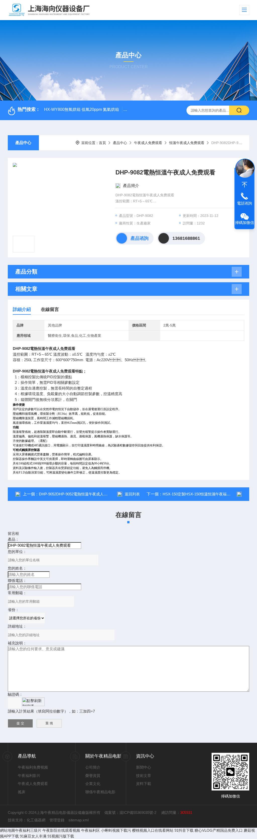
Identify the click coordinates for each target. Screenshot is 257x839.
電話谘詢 (244, 203)
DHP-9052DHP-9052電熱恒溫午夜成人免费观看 (79, 494)
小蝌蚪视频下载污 (116, 830)
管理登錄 (57, 820)
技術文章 (143, 775)
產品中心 (23, 143)
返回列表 (132, 494)
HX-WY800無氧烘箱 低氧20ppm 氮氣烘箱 (81, 109)
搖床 (21, 792)
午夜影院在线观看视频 (61, 830)
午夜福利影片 (29, 775)
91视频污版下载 (60, 836)
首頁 (102, 143)
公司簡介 (92, 767)
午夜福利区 (90, 830)
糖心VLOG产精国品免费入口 (219, 830)
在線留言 (50, 309)
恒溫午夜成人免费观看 (186, 143)
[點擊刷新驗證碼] (33, 701)
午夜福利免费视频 (33, 767)
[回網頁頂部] (244, 185)
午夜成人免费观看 (148, 143)
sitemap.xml (79, 820)
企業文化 (92, 783)
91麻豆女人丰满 (33, 836)
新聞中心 (143, 767)
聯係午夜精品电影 (100, 792)
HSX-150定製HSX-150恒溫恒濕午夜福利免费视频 (204, 494)
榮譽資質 (92, 775)
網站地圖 (7, 830)
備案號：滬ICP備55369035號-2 (130, 812)
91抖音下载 (184, 830)
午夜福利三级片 (28, 830)
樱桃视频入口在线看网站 (152, 830)
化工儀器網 (36, 820)
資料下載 (143, 783)
